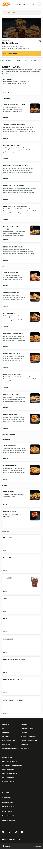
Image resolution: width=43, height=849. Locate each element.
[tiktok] (22, 834)
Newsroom (25, 748)
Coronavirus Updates (8, 816)
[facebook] (10, 834)
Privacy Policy (6, 797)
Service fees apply (7, 48)
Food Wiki (24, 745)
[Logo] (7, 4)
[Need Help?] (33, 4)
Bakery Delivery (7, 757)
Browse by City (7, 745)
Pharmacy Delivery (9, 781)
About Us (5, 725)
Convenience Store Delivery (12, 765)
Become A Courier (27, 729)
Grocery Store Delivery (10, 773)
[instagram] (16, 834)
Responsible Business (10, 748)
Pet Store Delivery (8, 777)
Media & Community (28, 737)
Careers (24, 733)
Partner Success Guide (29, 741)
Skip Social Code (7, 802)
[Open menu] (39, 4)
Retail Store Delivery (9, 761)
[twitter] (4, 834)
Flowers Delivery (8, 769)
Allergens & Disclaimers (22, 48)
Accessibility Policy (8, 807)
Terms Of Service (7, 793)
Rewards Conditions (8, 820)
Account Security (7, 811)
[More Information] (39, 41)
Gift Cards (5, 733)
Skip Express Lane (8, 741)
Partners (24, 725)
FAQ (3, 729)
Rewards (5, 737)
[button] (18, 60)
